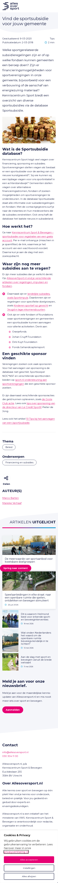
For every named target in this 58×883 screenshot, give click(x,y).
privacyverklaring (14, 851)
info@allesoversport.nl (15, 752)
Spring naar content (15, 568)
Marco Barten (10, 497)
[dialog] (29, 856)
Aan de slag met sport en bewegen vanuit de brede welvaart (36, 659)
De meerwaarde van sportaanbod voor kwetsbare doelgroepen (29, 560)
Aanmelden (13, 709)
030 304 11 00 (10, 756)
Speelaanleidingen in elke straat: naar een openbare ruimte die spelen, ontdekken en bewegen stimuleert (28, 597)
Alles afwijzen (29, 876)
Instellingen (29, 868)
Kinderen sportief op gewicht (31, 305)
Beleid (8, 447)
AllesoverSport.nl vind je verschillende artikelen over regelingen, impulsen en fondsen (26, 282)
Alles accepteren (29, 859)
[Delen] (6, 478)
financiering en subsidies (19, 462)
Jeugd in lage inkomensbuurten (26, 309)
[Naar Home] (9, 6)
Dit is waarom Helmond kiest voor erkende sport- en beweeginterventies (36, 617)
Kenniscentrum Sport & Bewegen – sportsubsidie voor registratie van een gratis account (28, 236)
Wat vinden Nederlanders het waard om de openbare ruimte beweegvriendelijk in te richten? (36, 638)
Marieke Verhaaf (11, 503)
